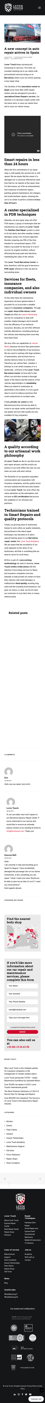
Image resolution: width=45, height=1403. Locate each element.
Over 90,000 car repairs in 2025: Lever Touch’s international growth (20, 724)
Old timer (10, 1150)
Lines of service (11, 1250)
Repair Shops (9, 1269)
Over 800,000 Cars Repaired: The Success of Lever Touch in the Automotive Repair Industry (22, 1101)
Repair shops (12, 1159)
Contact (28, 1260)
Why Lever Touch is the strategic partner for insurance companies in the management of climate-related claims (22, 642)
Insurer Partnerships (15, 1138)
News (6, 1278)
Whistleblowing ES (11, 1297)
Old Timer (8, 1272)
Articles (9, 1121)
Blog (6, 1283)
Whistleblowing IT (11, 1294)
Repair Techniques (30, 1217)
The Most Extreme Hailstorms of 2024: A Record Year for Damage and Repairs (21, 1092)
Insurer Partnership (29, 314)
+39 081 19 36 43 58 (18, 1046)
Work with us (29, 1257)
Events (9, 1125)
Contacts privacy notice (27, 1027)
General (9, 1134)
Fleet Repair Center (11, 1229)
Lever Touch (17, 58)
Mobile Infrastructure (33, 1240)
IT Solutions (29, 1243)
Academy (28, 1254)
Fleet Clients (11, 1130)
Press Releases (21, 57)
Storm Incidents (13, 1163)
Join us (28, 1250)
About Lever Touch (11, 1220)
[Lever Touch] (13, 7)
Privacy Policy (31, 1386)
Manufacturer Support (15, 1146)
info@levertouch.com (15, 831)
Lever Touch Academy (29, 541)
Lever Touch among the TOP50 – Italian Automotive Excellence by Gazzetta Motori (21, 685)
